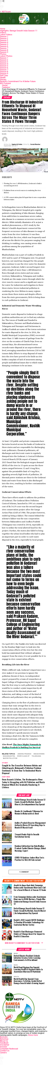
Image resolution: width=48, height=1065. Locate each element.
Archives (4, 1037)
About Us (4, 1041)
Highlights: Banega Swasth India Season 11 (18, 31)
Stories (3, 79)
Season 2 (4, 38)
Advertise (4, 1039)
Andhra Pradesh (24, 754)
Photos (3, 54)
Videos (3, 32)
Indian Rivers (38, 754)
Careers (3, 1052)
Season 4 (4, 42)
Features (6, 87)
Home (2, 29)
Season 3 (4, 40)
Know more (33, 1035)
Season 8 (4, 50)
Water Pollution (10, 758)
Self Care (4, 75)
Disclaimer (4, 1045)
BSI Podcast (5, 83)
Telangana (36, 756)
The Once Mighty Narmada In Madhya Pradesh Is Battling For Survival (21, 746)
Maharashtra (9, 756)
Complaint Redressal (9, 1049)
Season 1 (4, 36)
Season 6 (4, 46)
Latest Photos (6, 56)
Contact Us (4, 1051)
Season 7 (4, 48)
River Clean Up (23, 756)
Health (3, 77)
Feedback (4, 1043)
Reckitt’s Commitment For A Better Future (18, 81)
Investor (3, 1047)
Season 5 (4, 44)
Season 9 (4, 52)
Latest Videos (6, 34)
